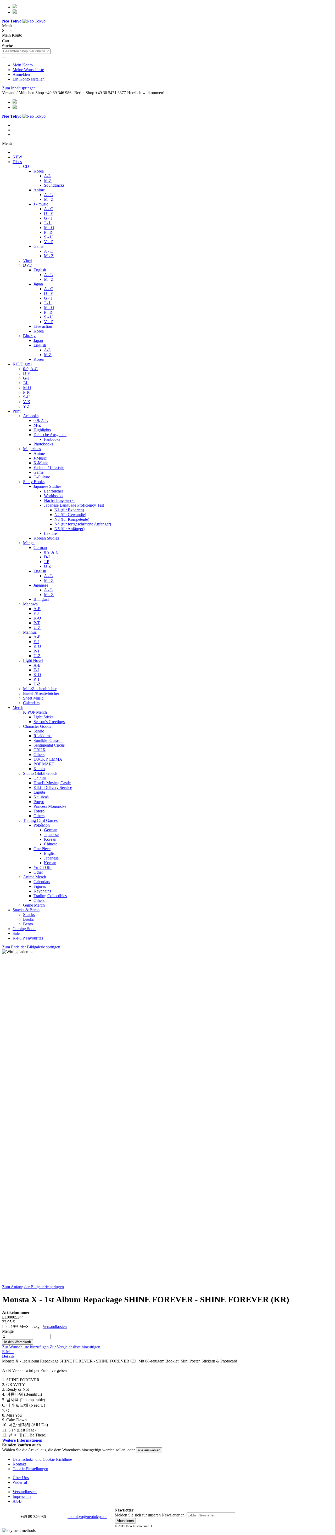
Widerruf (20, 1482)
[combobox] (26, 51)
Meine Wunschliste (28, 69)
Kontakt (19, 1464)
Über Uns (21, 1477)
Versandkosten (55, 1326)
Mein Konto (23, 65)
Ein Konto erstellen (28, 79)
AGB (17, 1501)
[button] (26, 1347)
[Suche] (4, 57)
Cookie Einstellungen (30, 1469)
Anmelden (21, 74)
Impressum (22, 1496)
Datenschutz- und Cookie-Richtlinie (42, 1459)
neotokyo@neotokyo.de (87, 1516)
